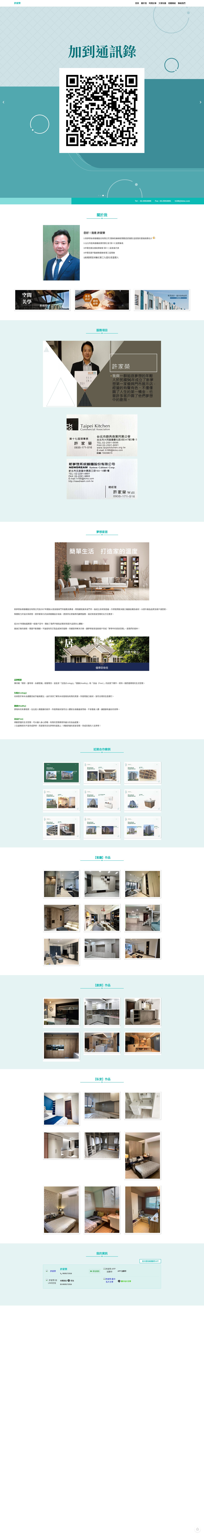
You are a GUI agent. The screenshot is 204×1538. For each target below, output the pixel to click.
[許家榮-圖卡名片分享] (109, 1280)
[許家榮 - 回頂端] (197, 1529)
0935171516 (67, 1273)
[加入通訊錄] (52, 1271)
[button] (3, 102)
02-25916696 (145, 201)
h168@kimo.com (182, 201)
